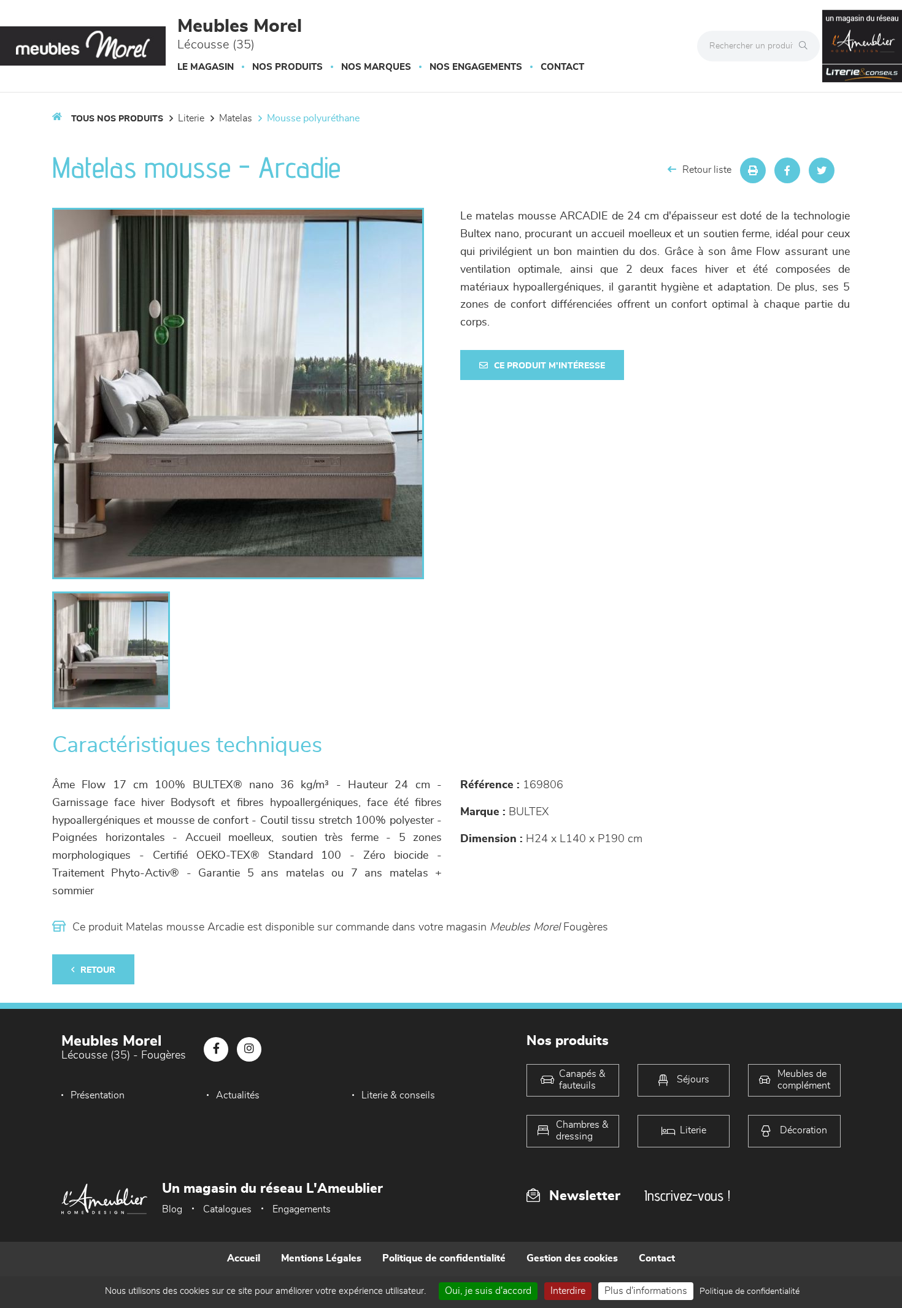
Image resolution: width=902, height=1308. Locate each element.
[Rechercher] (806, 46)
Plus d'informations (645, 1291)
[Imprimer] (753, 170)
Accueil (243, 1258)
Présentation (98, 1095)
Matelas (235, 118)
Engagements (301, 1209)
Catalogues (227, 1209)
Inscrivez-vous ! (687, 1195)
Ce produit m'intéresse (549, 366)
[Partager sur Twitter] (822, 170)
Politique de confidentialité (444, 1258)
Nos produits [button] (287, 67)
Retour (97, 970)
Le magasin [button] (205, 67)
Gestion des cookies (572, 1258)
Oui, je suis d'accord (488, 1291)
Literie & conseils (398, 1095)
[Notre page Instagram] (249, 1049)
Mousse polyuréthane (313, 118)
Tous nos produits (117, 119)
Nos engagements (476, 67)
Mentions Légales (321, 1258)
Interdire (567, 1291)
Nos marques (376, 67)
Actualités (238, 1095)
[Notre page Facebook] (216, 1049)
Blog (172, 1209)
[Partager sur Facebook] (787, 170)
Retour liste (706, 170)
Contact (562, 67)
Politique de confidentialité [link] (750, 1291)
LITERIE (191, 118)
